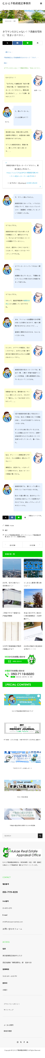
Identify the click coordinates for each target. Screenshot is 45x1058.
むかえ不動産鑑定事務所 (17, 3)
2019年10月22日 (31, 183)
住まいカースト (12, 537)
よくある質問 (8, 1025)
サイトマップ (8, 1010)
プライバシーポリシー (12, 1004)
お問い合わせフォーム (12, 928)
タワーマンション (26, 535)
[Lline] (27, 43)
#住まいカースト (21, 176)
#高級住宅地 (31, 172)
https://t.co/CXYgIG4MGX (16, 172)
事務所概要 (8, 1031)
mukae (12, 525)
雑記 (15, 21)
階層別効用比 (21, 537)
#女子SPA (30, 176)
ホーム (9, 52)
